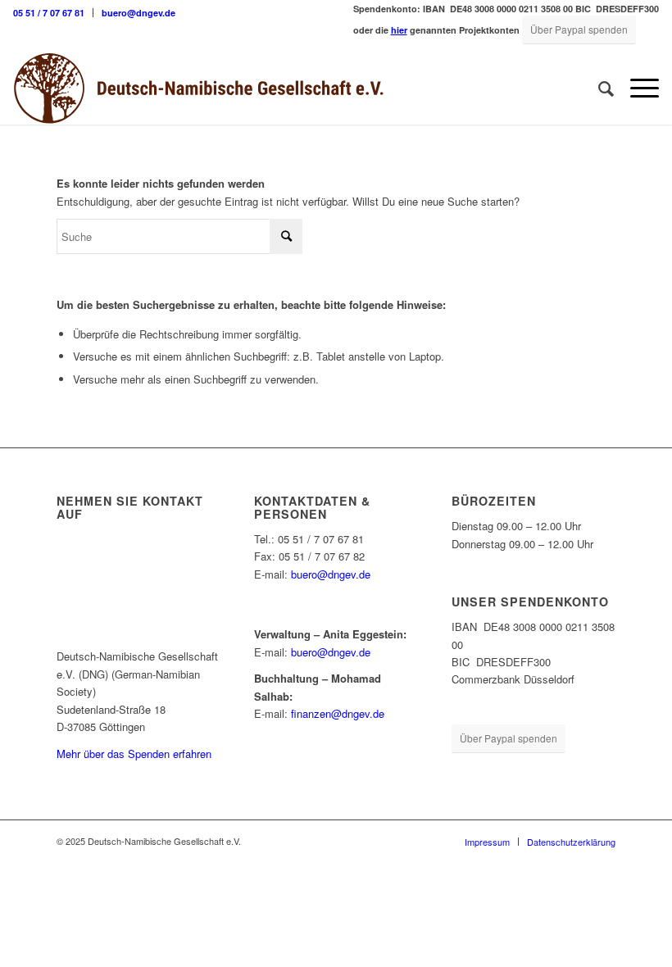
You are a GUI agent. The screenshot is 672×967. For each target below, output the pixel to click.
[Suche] (598, 88)
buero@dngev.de (138, 13)
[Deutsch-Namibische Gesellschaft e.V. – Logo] (198, 88)
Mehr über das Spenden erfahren (134, 753)
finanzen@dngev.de (337, 713)
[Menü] (636, 88)
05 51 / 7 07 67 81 (48, 13)
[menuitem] (53, 12)
